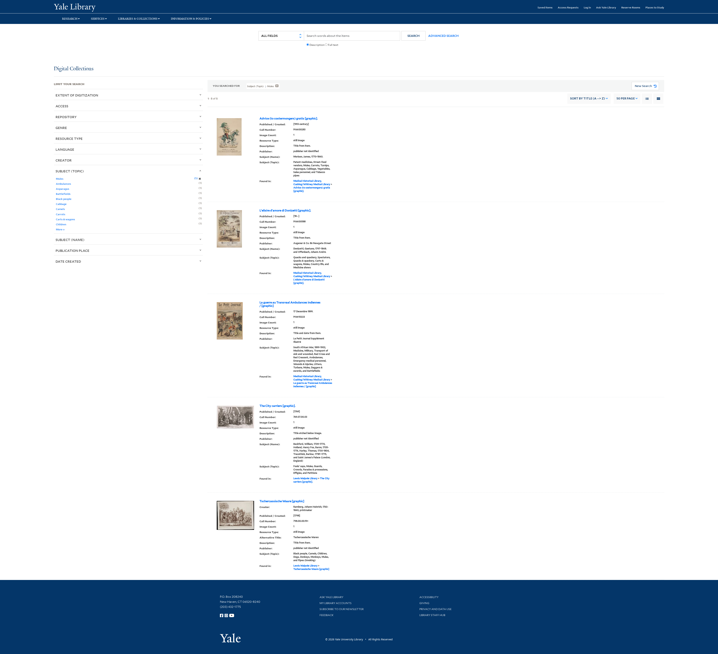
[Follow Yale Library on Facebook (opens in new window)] (221, 615)
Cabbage (61, 204)
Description (316, 44)
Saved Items (545, 7)
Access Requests (568, 7)
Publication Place (72, 250)
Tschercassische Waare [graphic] (282, 501)
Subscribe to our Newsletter (342, 609)
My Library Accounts (336, 603)
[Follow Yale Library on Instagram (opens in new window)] (226, 615)
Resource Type (69, 138)
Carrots (60, 214)
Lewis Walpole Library (305, 478)
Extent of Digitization (77, 95)
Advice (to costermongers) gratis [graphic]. (289, 118)
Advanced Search (443, 36)
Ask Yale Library (606, 7)
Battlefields (63, 194)
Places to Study (654, 7)
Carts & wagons (65, 219)
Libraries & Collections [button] (137, 19)
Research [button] (69, 19)
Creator (64, 160)
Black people (63, 199)
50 (625, 98)
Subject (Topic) (70, 171)
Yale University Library (99, 7)
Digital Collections (73, 69)
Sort (587, 98)
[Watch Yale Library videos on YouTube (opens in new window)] (231, 615)
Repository (66, 117)
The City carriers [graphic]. (277, 406)
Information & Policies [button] (190, 19)
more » (60, 229)
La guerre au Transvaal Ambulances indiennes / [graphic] (290, 304)
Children (61, 224)
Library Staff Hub (432, 615)
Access (62, 106)
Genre (61, 127)
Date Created (68, 261)
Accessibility (428, 597)
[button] (413, 36)
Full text (333, 44)
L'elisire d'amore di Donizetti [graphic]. (285, 210)
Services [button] (98, 19)
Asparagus (62, 189)
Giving (424, 603)
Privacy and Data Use (435, 609)
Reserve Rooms (630, 7)
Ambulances (63, 183)
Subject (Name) (70, 239)
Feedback (327, 615)
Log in (587, 7)
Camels (60, 209)
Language (65, 149)
